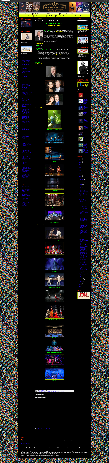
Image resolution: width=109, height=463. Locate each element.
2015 (80, 173)
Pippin (58, 391)
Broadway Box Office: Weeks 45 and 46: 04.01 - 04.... (83, 256)
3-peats (86, 13)
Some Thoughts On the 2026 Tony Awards (85, 151)
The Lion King (24, 160)
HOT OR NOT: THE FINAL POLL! (82, 260)
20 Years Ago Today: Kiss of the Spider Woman (83, 265)
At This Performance (28, 13)
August (81, 184)
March (81, 278)
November (82, 179)
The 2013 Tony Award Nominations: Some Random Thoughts (83, 268)
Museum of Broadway (26, 195)
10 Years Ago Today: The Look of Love (83, 262)
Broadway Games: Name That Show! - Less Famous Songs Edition (83, 115)
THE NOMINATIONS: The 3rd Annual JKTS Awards (83, 204)
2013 (80, 176)
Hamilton (23, 107)
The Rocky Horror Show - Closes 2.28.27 (26, 165)
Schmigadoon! (24, 65)
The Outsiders (24, 69)
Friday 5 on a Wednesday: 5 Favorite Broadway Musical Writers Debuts (83, 102)
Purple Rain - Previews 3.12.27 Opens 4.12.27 (26, 139)
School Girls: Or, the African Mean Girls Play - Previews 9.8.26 (26, 144)
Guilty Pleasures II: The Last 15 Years (85, 108)
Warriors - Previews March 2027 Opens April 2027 (26, 179)
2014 (80, 175)
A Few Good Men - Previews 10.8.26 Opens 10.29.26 (26, 88)
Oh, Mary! (23, 63)
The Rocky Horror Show (26, 71)
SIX (22, 67)
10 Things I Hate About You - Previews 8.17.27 (26, 83)
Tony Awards (61, 391)
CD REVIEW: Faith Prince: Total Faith (83, 250)
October (81, 181)
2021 (80, 165)
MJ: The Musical (25, 119)
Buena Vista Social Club (26, 59)
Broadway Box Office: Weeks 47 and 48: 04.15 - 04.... (83, 253)
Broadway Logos (23, 15)
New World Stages (25, 194)
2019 (80, 168)
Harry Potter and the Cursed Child (25, 110)
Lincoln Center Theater (26, 187)
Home (21, 13)
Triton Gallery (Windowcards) (24, 205)
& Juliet (23, 57)
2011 (80, 284)
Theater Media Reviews (64, 13)
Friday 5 (72, 13)
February (81, 279)
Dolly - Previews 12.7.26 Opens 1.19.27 (26, 98)
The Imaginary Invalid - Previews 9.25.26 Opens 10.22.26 (26, 158)
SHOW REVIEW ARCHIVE (26, 76)
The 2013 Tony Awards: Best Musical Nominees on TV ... (83, 243)
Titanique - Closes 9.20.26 (26, 172)
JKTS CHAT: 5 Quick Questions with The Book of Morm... (83, 209)
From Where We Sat (72, 15)
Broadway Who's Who (47, 13)
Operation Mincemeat (26, 64)
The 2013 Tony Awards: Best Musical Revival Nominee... (83, 200)
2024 (80, 161)
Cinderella (44, 391)
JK (22, 439)
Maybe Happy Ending (25, 61)
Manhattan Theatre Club (26, 189)
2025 (80, 159)
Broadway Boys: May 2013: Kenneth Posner (83, 226)
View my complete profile (25, 443)
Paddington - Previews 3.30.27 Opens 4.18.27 (26, 135)
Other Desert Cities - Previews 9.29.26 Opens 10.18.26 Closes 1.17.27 (26, 131)
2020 (80, 167)
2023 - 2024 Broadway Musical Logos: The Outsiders (85, 145)
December (82, 178)
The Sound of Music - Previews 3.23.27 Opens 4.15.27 (26, 168)
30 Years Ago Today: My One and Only (83, 274)
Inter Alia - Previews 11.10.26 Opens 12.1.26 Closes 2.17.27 (26, 112)
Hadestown (24, 106)
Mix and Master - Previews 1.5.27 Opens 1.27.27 (26, 118)
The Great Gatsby (25, 156)
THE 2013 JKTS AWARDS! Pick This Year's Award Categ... (83, 219)
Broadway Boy (40, 391)
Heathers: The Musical (26, 60)
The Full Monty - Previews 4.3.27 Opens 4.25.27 (26, 154)
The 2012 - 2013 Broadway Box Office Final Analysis (83, 191)
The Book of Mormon (25, 150)
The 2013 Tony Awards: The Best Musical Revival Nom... (83, 194)
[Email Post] (46, 390)
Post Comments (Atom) (44, 425)
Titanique (23, 72)
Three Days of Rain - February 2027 (25, 171)
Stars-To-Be (30, 15)
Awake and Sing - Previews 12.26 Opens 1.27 (27, 93)
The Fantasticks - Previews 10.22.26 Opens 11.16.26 (26, 152)
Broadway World (25, 198)
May (80, 188)
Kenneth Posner (49, 391)
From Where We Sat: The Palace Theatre (85, 133)
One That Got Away (37, 13)
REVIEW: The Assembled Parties (83, 198)
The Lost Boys (24, 68)
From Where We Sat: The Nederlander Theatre (85, 128)
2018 (80, 170)
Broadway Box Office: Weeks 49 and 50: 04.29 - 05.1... (83, 216)
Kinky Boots (55, 391)
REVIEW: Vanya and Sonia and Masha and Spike (83, 212)
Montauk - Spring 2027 (26, 121)
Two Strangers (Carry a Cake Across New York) (26, 74)
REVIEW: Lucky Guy (83, 206)
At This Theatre (56, 13)
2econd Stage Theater (26, 186)
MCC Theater (24, 192)
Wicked (23, 181)
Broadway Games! (79, 13)
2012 (80, 283)
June (81, 187)
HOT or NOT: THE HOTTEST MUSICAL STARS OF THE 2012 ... (83, 236)
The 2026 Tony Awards (82, 15)
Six (22, 146)
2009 (80, 287)
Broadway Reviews (51, 15)
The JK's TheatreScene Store (40, 15)
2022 (80, 164)
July (80, 185)
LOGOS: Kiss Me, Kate (85, 94)
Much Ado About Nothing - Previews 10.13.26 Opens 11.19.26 (26, 125)
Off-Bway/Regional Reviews (61, 15)
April (81, 276)
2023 (80, 162)
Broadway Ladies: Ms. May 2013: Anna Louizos (83, 223)
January (81, 281)
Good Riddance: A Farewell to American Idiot (83, 240)
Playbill (23, 199)
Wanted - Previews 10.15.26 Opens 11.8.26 (26, 177)
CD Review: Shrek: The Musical (85, 138)
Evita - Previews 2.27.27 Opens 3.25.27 (26, 100)
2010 (80, 286)
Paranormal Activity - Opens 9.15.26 (25, 137)
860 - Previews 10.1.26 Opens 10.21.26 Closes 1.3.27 (26, 85)
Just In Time (24, 114)
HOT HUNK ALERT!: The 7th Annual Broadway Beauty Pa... (83, 232)
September (82, 182)
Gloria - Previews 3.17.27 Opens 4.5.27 (26, 105)
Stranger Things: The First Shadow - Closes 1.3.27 (26, 148)
